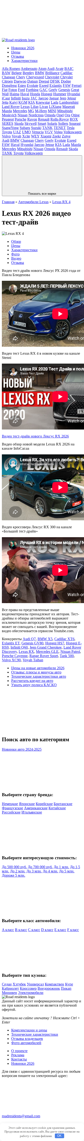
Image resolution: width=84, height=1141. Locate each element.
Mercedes (20, 111)
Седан (7, 984)
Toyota (7, 132)
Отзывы (17, 56)
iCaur (6, 98)
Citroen (7, 81)
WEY (35, 136)
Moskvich (9, 115)
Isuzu (26, 98)
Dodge (66, 81)
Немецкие (10, 804)
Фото (15, 254)
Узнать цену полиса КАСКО (34, 685)
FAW (67, 85)
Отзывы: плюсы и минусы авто (36, 672)
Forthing (32, 90)
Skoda (19, 124)
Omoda (50, 115)
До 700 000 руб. (40, 867)
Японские (27, 804)
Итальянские (31, 812)
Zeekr (56, 136)
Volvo (6, 136)
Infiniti (16, 98)
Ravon (32, 119)
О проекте (19, 1051)
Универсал (35, 984)
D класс (47, 930)
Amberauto (29, 69)
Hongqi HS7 (54, 643)
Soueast (74, 124)
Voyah (16, 136)
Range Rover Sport (43, 656)
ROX (74, 119)
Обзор (16, 241)
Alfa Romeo (11, 69)
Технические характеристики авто (38, 676)
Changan (8, 77)
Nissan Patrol (70, 652)
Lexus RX (26, 652)
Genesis (64, 90)
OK (59, 1135)
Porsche (20, 119)
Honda (35, 94)
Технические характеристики (34, 1034)
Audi (51, 69)
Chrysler (66, 77)
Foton (12, 90)
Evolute (32, 85)
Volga (58, 132)
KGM (22, 102)
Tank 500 (67, 656)
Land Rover (11, 107)
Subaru (25, 128)
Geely (53, 90)
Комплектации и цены (29, 1030)
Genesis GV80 (32, 643)
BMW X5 (45, 639)
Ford (21, 90)
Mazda (7, 111)
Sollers (63, 124)
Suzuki (36, 128)
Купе (69, 984)
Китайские (57, 808)
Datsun (32, 81)
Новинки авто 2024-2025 (22, 749)
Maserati (68, 107)
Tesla (70, 128)
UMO (26, 132)
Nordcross (36, 115)
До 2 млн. (17, 871)
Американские (36, 808)
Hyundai (73, 94)
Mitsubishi (65, 111)
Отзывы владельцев (27, 1039)
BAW (6, 73)
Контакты (19, 1059)
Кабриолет (10, 988)
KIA (31, 102)
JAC (34, 98)
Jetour (71, 98)
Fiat (4, 90)
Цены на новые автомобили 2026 (37, 668)
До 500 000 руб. (14, 867)
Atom (42, 69)
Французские (12, 808)
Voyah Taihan (33, 660)
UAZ (17, 132)
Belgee (16, 73)
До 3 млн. (34, 871)
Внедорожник (49, 988)
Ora (67, 115)
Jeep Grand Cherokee (46, 647)
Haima (14, 94)
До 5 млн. (66, 871)
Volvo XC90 (11, 660)
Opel (60, 115)
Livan (43, 107)
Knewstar (43, 102)
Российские (11, 812)
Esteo (22, 85)
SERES (7, 124)
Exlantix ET (11, 643)
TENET (60, 128)
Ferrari (76, 85)
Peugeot (8, 119)
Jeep (63, 98)
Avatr (59, 69)
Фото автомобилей (26, 1043)
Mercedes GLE (47, 652)
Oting (75, 115)
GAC (43, 90)
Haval (24, 94)
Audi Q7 (29, 639)
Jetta (5, 102)
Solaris (52, 124)
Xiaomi (45, 136)
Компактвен (54, 984)
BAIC (69, 69)
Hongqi (46, 94)
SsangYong (10, 128)
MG (31, 111)
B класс (21, 930)
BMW (39, 73)
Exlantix (55, 85)
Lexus (25, 107)
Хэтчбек (19, 984)
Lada (54, 102)
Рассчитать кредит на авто (32, 681)
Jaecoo (43, 98)
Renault (43, 119)
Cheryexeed (35, 77)
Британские (63, 804)
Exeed (44, 85)
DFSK (55, 81)
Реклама (17, 1055)
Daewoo (20, 81)
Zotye (66, 136)
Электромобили (30, 993)
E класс (60, 930)
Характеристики (24, 61)
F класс (73, 930)
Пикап (66, 988)
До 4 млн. (50, 871)
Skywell (30, 124)
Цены (15, 52)
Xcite (26, 136)
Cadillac (66, 73)
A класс (8, 930)
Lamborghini (68, 102)
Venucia (38, 132)
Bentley (28, 73)
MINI (52, 111)
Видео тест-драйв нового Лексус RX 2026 (35, 436)
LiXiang (55, 107)
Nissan (23, 115)
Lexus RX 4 (61, 202)
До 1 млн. (61, 867)
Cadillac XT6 (64, 639)
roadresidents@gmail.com (21, 1116)
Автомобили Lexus (33, 202)
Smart (42, 124)
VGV (49, 132)
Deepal (44, 81)
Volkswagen (72, 132)
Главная (8, 202)
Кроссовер (28, 988)
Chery (20, 77)
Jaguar (54, 98)
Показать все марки (42, 193)
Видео (16, 258)
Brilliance (52, 73)
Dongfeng (9, 85)
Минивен (9, 993)
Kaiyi (13, 102)
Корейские (44, 804)
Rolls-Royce (59, 119)
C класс (34, 930)
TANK (47, 128)
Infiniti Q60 (19, 647)
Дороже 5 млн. (13, 875)
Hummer (59, 94)
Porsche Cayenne (15, 656)
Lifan (34, 107)
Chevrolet (52, 77)
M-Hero (41, 111)
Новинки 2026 (22, 48)
